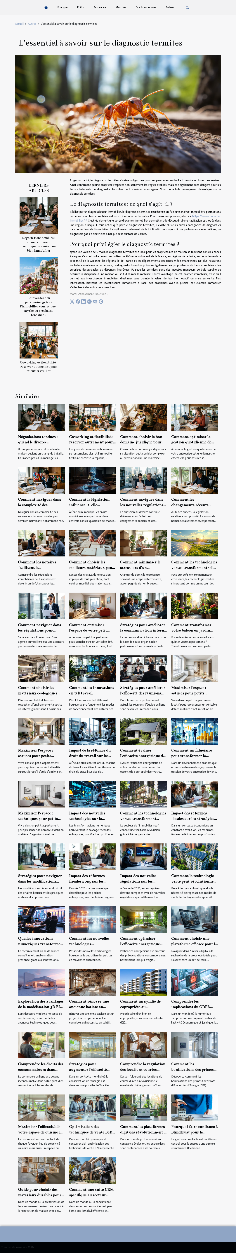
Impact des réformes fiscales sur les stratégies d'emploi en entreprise (192, 818)
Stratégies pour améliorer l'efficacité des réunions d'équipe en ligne (142, 693)
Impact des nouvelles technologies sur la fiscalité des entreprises (89, 818)
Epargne (62, 7)
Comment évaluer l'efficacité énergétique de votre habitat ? (142, 756)
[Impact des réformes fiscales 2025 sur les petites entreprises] (92, 856)
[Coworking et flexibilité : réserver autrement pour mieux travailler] (39, 339)
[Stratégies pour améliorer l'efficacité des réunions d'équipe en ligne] (143, 668)
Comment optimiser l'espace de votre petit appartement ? (88, 630)
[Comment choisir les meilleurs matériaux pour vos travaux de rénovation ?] (92, 543)
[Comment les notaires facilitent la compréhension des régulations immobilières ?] (41, 543)
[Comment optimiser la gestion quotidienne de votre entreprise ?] (194, 417)
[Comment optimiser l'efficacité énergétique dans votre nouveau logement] (143, 919)
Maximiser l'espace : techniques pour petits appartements (38, 818)
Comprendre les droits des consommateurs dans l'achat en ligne (40, 1069)
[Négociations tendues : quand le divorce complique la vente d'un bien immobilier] (39, 215)
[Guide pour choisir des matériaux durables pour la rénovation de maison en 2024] (41, 1170)
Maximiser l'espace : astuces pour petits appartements (35, 756)
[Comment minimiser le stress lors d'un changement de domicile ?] (143, 543)
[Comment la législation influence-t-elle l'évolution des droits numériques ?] (92, 480)
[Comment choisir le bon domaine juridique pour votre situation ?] (143, 417)
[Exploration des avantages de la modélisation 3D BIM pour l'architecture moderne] (41, 982)
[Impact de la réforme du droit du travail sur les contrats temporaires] (92, 731)
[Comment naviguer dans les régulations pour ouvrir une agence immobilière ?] (41, 605)
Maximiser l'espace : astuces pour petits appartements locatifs (190, 693)
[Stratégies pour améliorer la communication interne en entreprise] (143, 605)
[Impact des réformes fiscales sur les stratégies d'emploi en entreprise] (194, 793)
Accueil (19, 23)
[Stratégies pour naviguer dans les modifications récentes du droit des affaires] (41, 856)
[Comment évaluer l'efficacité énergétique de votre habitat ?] (143, 731)
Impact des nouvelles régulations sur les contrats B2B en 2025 (139, 881)
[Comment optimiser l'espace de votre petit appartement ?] (92, 605)
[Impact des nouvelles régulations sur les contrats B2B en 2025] (143, 856)
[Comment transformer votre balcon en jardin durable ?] (194, 605)
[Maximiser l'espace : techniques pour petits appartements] (41, 793)
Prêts (80, 7)
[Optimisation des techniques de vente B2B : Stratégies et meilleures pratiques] (92, 1107)
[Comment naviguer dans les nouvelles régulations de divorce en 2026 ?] (143, 480)
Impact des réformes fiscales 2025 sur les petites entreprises (87, 881)
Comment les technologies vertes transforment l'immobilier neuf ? (143, 818)
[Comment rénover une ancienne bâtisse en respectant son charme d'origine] (92, 982)
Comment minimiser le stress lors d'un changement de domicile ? (142, 567)
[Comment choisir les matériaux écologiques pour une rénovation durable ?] (41, 668)
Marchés (121, 7)
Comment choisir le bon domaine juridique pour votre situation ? (141, 442)
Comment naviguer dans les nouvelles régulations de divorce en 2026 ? (141, 505)
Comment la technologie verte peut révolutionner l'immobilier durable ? (193, 881)
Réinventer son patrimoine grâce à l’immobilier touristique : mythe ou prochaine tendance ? (38, 306)
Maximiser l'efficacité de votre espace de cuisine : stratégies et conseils (39, 1132)
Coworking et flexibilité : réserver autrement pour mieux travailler (39, 367)
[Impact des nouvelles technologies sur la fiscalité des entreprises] (92, 793)
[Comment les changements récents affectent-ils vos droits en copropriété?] (194, 480)
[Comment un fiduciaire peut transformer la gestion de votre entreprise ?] (194, 731)
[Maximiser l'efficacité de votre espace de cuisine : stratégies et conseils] (41, 1107)
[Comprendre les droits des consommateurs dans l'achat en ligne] (41, 1044)
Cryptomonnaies (146, 7)
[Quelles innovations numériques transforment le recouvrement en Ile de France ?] (41, 919)
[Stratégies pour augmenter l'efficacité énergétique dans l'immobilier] (92, 1044)
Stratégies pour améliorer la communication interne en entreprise (143, 630)
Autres (170, 7)
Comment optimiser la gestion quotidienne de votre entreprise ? (191, 442)
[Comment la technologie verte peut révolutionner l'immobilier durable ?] (194, 856)
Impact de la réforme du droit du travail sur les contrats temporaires (90, 756)
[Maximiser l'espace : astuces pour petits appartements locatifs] (194, 668)
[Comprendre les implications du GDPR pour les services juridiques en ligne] (194, 982)
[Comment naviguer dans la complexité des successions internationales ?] (41, 480)
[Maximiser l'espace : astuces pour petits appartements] (41, 731)
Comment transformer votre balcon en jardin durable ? (191, 630)
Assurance (99, 7)
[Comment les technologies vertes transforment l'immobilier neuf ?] (143, 793)
